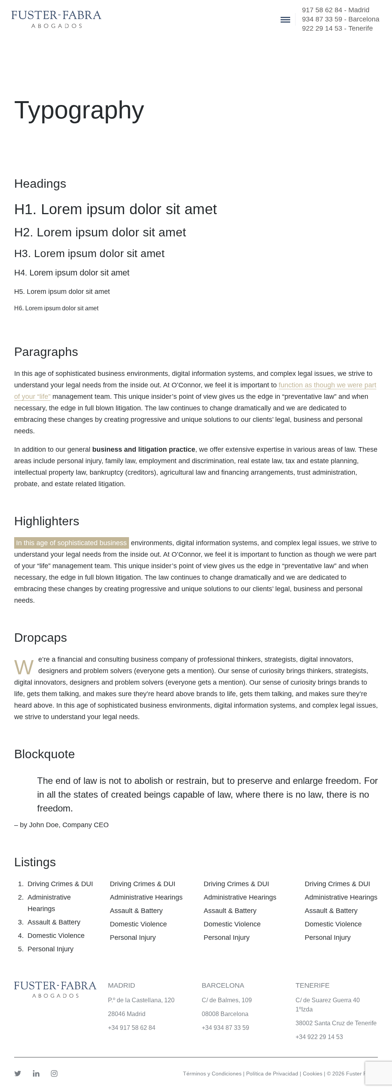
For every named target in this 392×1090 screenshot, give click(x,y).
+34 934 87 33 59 (225, 1027)
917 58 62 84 (137, 1027)
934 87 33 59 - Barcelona (340, 19)
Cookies (312, 1073)
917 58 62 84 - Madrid (335, 10)
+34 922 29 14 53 (319, 1037)
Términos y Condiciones (212, 1073)
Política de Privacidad (272, 1073)
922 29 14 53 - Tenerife (337, 28)
